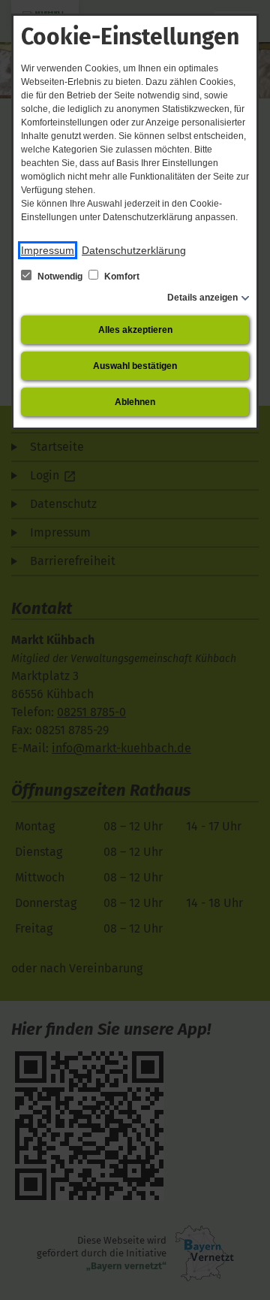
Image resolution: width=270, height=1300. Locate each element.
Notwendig (60, 276)
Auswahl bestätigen (135, 366)
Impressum (47, 250)
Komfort (121, 276)
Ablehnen (135, 402)
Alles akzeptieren (135, 330)
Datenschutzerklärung (134, 250)
